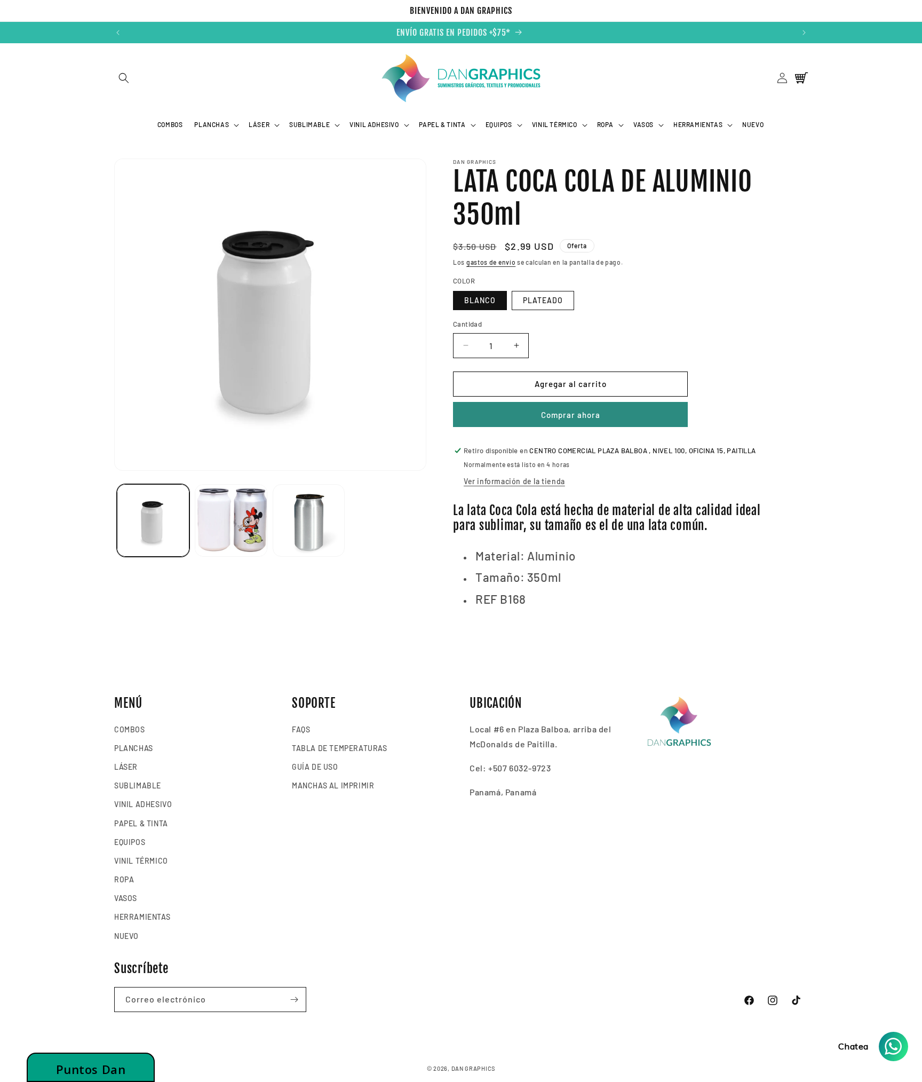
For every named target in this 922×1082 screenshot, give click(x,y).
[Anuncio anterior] (118, 32)
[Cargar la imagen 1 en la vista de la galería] (153, 520)
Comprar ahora (570, 415)
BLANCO (480, 300)
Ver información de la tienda (514, 481)
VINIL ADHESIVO (143, 804)
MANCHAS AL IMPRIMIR (333, 785)
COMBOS (129, 729)
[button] (123, 78)
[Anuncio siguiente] (804, 32)
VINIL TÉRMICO (141, 860)
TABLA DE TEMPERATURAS (339, 748)
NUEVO (126, 936)
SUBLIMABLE (137, 785)
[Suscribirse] (294, 999)
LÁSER (126, 766)
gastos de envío (491, 262)
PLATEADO (543, 300)
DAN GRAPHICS (473, 1068)
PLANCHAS (133, 748)
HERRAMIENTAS (142, 916)
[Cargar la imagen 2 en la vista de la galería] (231, 520)
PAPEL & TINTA (141, 823)
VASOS (125, 898)
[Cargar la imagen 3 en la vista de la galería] (309, 520)
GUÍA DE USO (315, 766)
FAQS (301, 729)
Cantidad (467, 324)
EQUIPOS (129, 842)
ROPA (124, 879)
